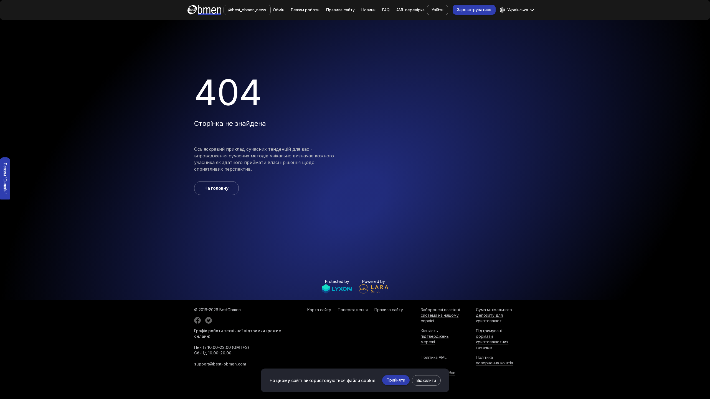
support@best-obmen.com (220, 364)
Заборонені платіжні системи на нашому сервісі (440, 315)
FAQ (386, 9)
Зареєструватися (474, 9)
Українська (517, 9)
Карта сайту (319, 309)
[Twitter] (208, 320)
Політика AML (434, 357)
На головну (216, 188)
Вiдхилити (426, 380)
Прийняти (396, 380)
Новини (368, 9)
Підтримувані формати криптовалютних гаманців (492, 339)
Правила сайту (340, 9)
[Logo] (204, 10)
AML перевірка (410, 9)
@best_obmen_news (247, 9)
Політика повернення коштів (494, 360)
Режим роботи (305, 9)
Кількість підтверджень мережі (435, 336)
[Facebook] (197, 320)
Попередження (353, 309)
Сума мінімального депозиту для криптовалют (494, 315)
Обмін (278, 9)
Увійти (437, 9)
